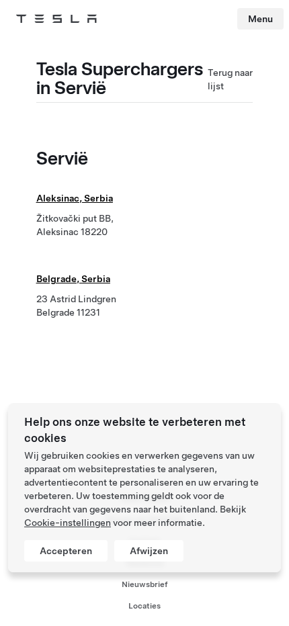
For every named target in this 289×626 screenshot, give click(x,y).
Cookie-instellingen (67, 522)
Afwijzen (149, 550)
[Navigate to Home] (56, 19)
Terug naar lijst (230, 79)
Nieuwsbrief (145, 584)
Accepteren (66, 550)
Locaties (144, 606)
